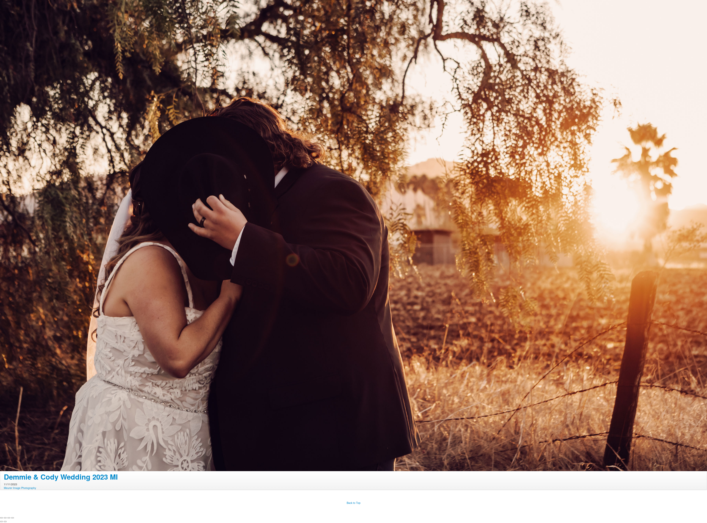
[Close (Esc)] (1, 517)
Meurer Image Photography (20, 488)
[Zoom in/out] (12, 517)
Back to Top (353, 503)
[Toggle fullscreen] (8, 517)
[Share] (5, 517)
